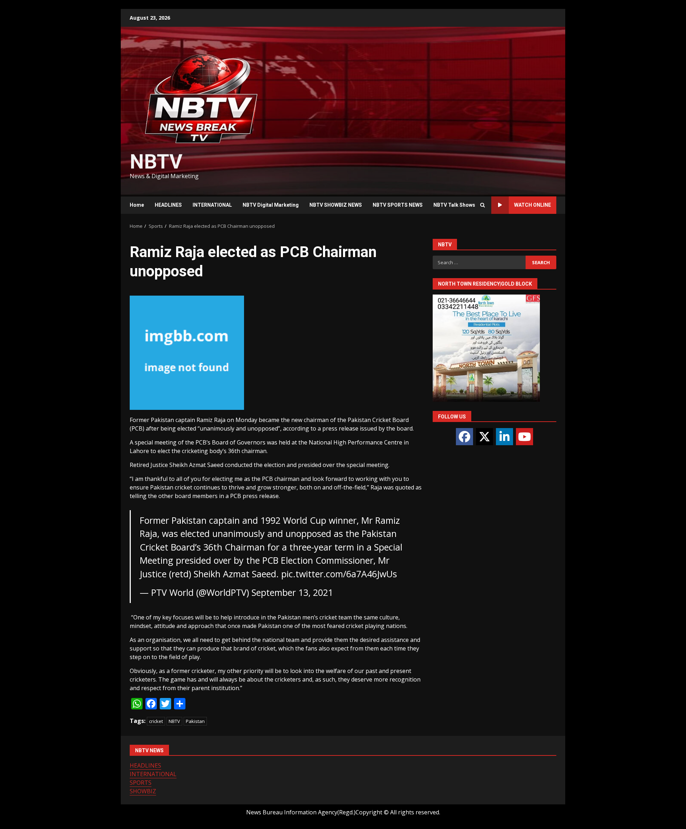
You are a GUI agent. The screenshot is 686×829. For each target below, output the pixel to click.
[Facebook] (464, 436)
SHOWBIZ (143, 791)
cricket (156, 721)
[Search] (482, 205)
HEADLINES (168, 205)
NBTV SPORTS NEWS (398, 205)
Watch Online (532, 205)
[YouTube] (524, 436)
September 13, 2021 (292, 592)
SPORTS (140, 783)
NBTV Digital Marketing (271, 205)
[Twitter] (484, 436)
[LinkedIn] (504, 436)
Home (137, 205)
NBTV (156, 162)
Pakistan (195, 721)
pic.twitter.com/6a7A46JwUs (339, 574)
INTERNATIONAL (212, 205)
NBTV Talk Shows (454, 205)
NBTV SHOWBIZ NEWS (335, 205)
